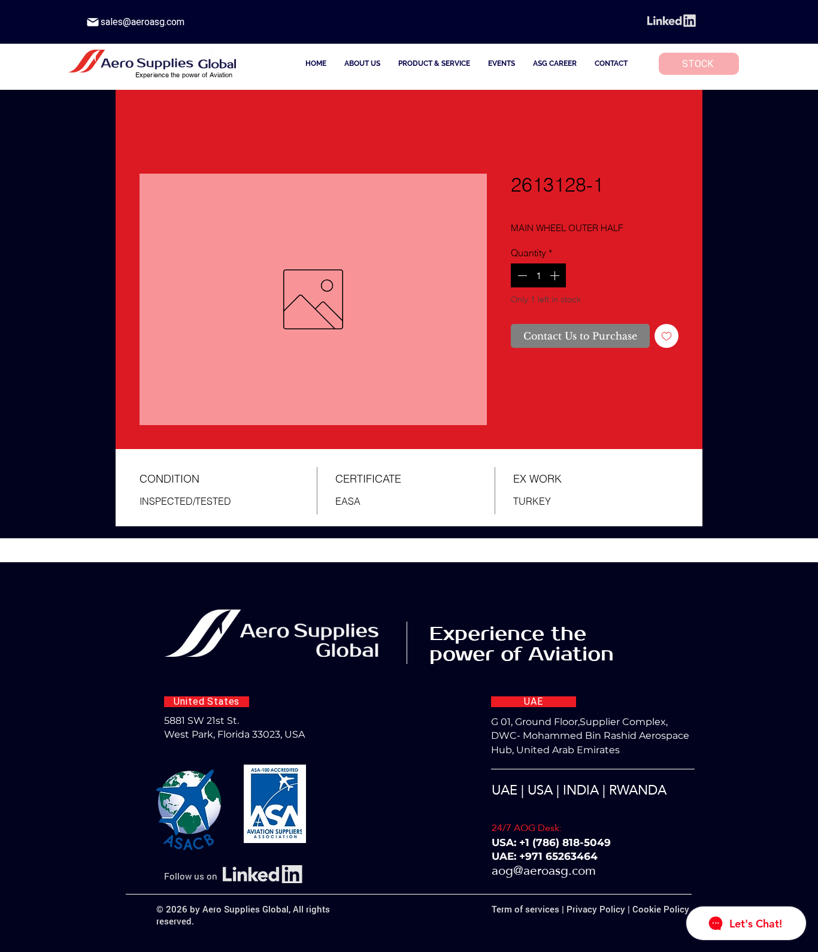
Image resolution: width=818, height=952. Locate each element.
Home (152, 133)
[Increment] (555, 277)
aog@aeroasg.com (544, 872)
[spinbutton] (538, 277)
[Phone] (93, 22)
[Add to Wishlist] (666, 338)
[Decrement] (521, 277)
